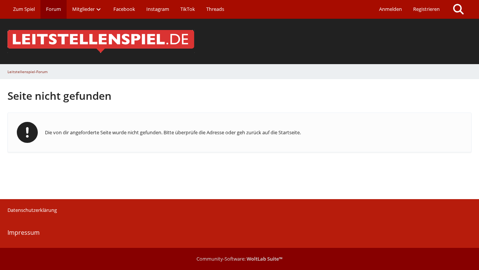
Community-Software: (239, 258)
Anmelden (390, 9)
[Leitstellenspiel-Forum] (239, 41)
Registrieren (426, 9)
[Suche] (458, 9)
